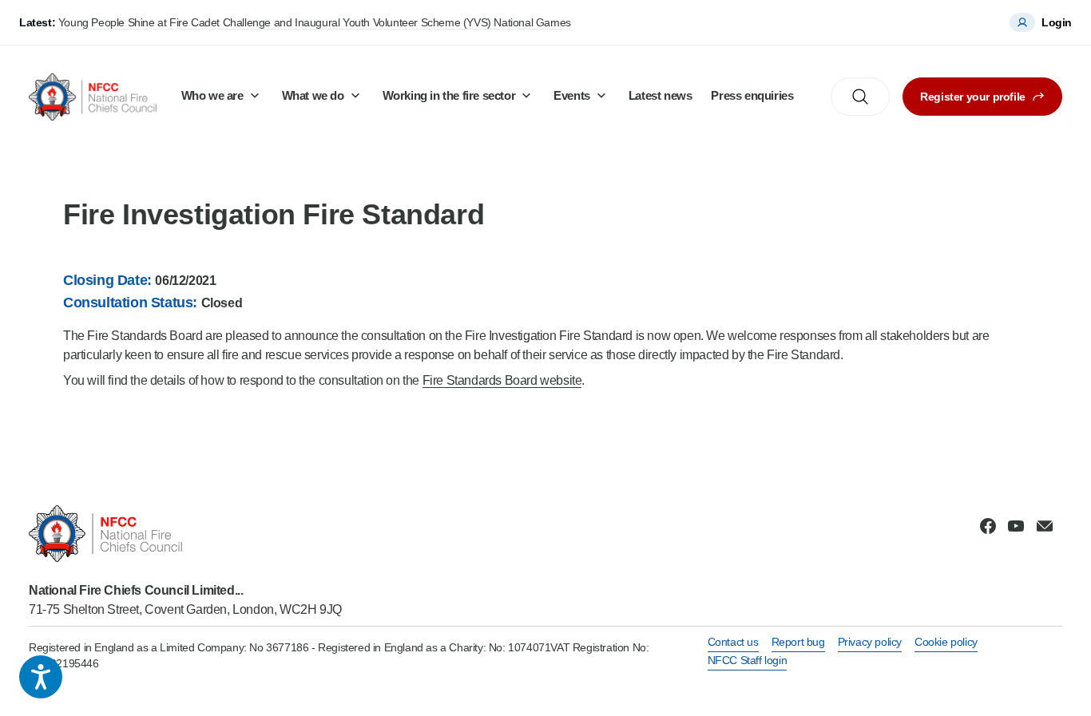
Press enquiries (752, 95)
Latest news (660, 95)
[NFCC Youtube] (1016, 526)
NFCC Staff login (748, 660)
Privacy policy (870, 641)
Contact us (733, 641)
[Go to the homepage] (93, 97)
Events (571, 95)
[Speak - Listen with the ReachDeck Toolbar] (40, 676)
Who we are (212, 95)
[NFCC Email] (1045, 526)
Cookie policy (946, 641)
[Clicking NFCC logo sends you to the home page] (185, 533)
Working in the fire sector (449, 95)
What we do (313, 95)
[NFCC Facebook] (988, 526)
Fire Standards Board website (502, 380)
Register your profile (973, 96)
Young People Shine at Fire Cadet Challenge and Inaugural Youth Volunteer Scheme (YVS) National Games (314, 22)
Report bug (798, 641)
